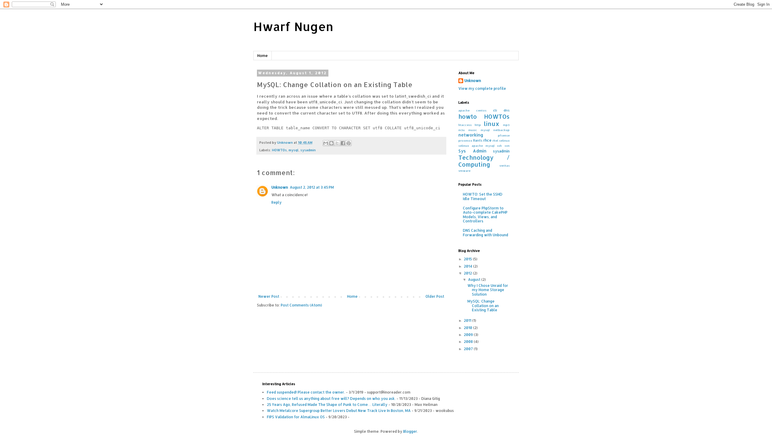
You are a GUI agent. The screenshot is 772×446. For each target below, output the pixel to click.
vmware (464, 170)
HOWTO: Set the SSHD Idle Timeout (482, 196)
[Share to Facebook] (343, 143)
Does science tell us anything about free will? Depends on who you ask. (331, 398)
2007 (469, 349)
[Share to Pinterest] (349, 143)
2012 (468, 273)
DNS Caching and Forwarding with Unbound (485, 232)
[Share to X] (337, 143)
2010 (468, 327)
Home (262, 55)
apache (464, 110)
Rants (477, 140)
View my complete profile (482, 88)
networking (470, 135)
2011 (468, 320)
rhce (487, 140)
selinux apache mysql (476, 145)
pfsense (504, 135)
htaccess (465, 125)
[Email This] (326, 143)
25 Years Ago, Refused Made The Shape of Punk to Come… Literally (327, 404)
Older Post (435, 296)
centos (481, 110)
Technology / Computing (484, 161)
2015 (468, 259)
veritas (504, 165)
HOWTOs (279, 150)
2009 (469, 334)
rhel (495, 140)
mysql (294, 150)
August (474, 279)
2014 (468, 266)
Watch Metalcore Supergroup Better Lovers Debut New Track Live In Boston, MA (339, 410)
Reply (276, 202)
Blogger (410, 431)
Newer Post (268, 296)
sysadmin (308, 150)
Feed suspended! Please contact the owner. (306, 392)
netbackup (501, 130)
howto (467, 116)
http (478, 125)
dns (507, 110)
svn (507, 145)
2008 (469, 341)
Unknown (279, 187)
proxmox (465, 140)
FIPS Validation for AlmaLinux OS (296, 417)
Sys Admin (472, 151)
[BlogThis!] (331, 143)
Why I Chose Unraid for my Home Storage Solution (487, 290)
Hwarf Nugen (293, 26)
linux (491, 123)
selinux (504, 140)
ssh (499, 145)
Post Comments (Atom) (301, 305)
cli (495, 110)
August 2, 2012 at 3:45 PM (312, 187)
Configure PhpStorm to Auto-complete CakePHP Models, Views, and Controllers (485, 214)
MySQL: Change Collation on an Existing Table (483, 305)
